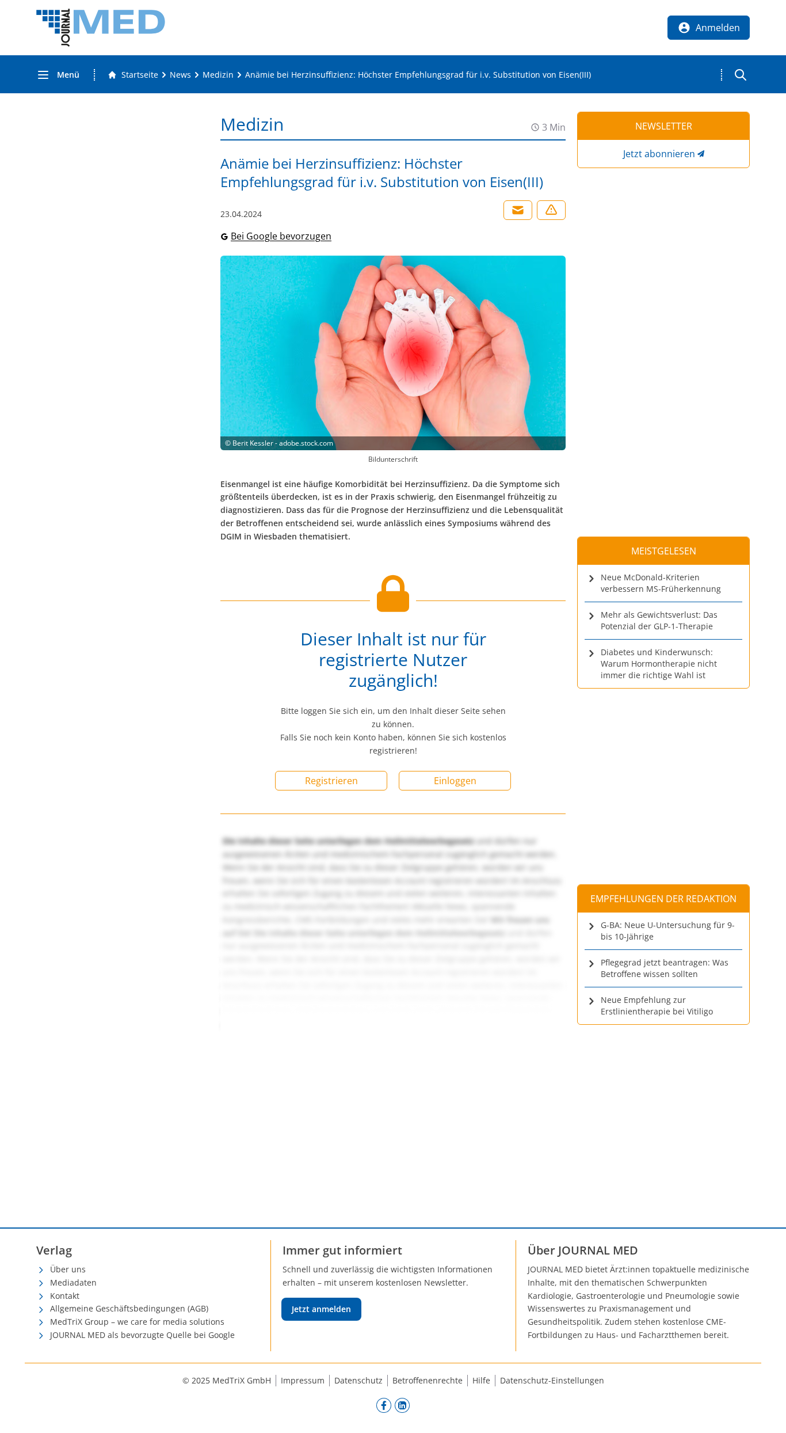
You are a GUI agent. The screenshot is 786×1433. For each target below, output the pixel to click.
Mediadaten (73, 1282)
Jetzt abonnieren (659, 153)
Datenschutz (358, 1380)
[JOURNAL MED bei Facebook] (384, 1405)
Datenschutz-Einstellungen (552, 1380)
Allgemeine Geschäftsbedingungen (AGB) (129, 1308)
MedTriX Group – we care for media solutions (137, 1321)
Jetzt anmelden (321, 1308)
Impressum (303, 1380)
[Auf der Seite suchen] (740, 75)
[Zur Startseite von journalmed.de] (100, 28)
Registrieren (331, 780)
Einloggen (455, 780)
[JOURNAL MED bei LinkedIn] (402, 1405)
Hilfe (481, 1380)
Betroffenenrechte (427, 1380)
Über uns (68, 1269)
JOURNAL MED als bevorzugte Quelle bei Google (142, 1334)
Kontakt (64, 1295)
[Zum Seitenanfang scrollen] (765, 1412)
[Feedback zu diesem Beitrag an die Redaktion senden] (551, 210)
